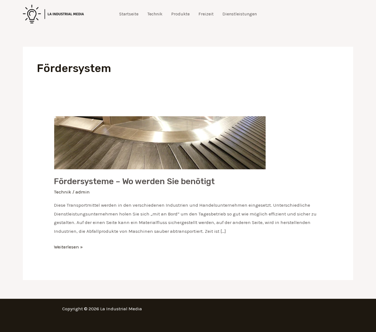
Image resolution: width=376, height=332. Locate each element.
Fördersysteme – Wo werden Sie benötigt (134, 181)
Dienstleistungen (239, 13)
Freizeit (206, 13)
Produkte (180, 13)
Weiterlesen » (68, 246)
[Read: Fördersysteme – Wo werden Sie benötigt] (160, 142)
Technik (154, 13)
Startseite (128, 13)
